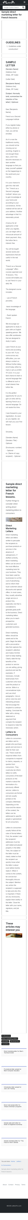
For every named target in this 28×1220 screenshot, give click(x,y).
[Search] (23, 7)
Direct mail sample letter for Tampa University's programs (12, 1105)
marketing (5, 1044)
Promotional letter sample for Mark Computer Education (12, 1069)
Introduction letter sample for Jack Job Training (12, 1087)
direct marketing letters (9, 1038)
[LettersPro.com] (9, 2)
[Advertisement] (14, 29)
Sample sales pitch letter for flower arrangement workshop (13, 1123)
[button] (24, 2)
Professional (6, 1036)
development (15, 1041)
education (5, 1041)
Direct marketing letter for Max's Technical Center (13, 1052)
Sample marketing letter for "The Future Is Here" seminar (13, 1141)
